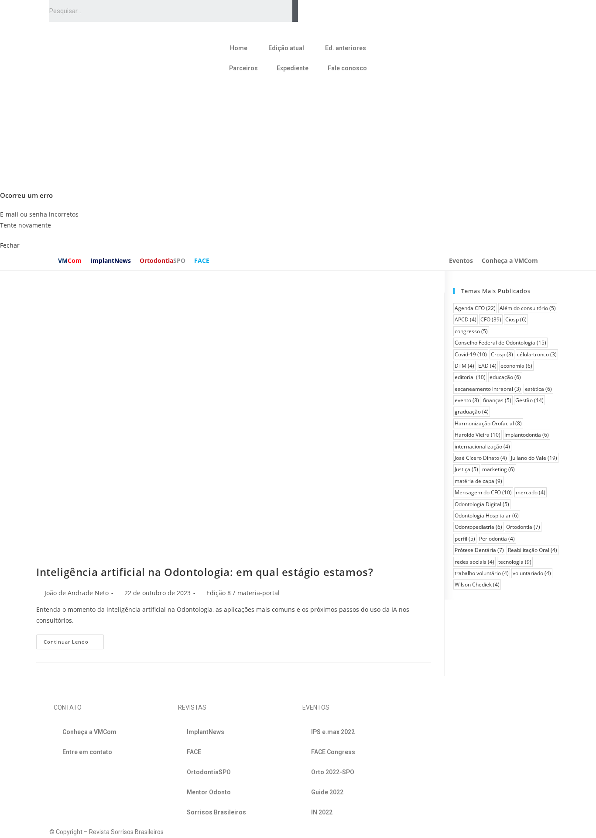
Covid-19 (471, 354)
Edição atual (286, 48)
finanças (497, 400)
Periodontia (497, 538)
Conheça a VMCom (510, 260)
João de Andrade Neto (77, 593)
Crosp (502, 354)
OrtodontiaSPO (209, 772)
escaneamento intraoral (488, 389)
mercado (530, 492)
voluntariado (532, 573)
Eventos (461, 260)
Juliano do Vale (534, 458)
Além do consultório (528, 308)
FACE (201, 260)
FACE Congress (333, 751)
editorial (470, 377)
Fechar (10, 245)
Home (238, 48)
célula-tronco (537, 354)
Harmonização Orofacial (488, 423)
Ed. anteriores (345, 48)
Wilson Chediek (477, 584)
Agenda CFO (475, 308)
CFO (490, 319)
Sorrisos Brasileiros (216, 812)
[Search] (295, 11)
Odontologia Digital (482, 504)
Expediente (292, 68)
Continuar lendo (66, 641)
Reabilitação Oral (532, 550)
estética (538, 389)
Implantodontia (526, 434)
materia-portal (258, 593)
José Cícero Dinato (481, 458)
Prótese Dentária (479, 550)
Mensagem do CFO (483, 492)
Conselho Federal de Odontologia (500, 342)
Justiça (466, 469)
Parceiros (243, 68)
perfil (465, 538)
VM (70, 260)
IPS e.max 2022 (333, 731)
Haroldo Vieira (477, 434)
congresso (471, 331)
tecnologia (514, 562)
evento (467, 400)
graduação (472, 411)
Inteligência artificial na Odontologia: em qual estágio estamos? (204, 572)
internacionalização (482, 446)
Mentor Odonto (209, 792)
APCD (465, 319)
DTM (464, 365)
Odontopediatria (478, 527)
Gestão (529, 400)
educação (505, 377)
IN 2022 (321, 812)
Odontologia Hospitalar (487, 515)
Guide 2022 (327, 792)
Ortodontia (162, 260)
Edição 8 (218, 593)
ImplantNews (110, 260)
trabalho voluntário (482, 573)
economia (516, 365)
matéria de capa (478, 481)
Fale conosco (347, 68)
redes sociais (474, 562)
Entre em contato (87, 751)
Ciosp (516, 319)
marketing (498, 469)
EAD (487, 365)
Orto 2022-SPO (332, 772)
